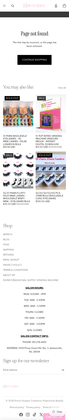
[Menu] (4, 5)
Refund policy (17, 407)
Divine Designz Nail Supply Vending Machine (30, 280)
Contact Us (54, 416)
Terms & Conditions (15, 270)
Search (7, 234)
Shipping (8, 249)
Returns (8, 254)
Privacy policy (33, 407)
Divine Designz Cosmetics (28, 400)
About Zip (9, 275)
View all (62, 87)
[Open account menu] (56, 6)
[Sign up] (62, 370)
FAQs (6, 244)
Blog (6, 239)
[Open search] (12, 6)
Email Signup (11, 259)
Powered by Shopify (53, 400)
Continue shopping (34, 59)
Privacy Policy (12, 265)
